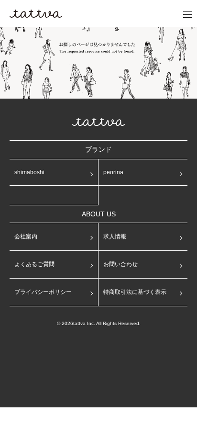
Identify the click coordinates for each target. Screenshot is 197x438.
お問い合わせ (120, 264)
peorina (113, 172)
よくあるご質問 (34, 264)
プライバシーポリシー (43, 292)
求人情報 (114, 236)
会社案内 (25, 236)
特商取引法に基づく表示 (134, 292)
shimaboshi (29, 172)
